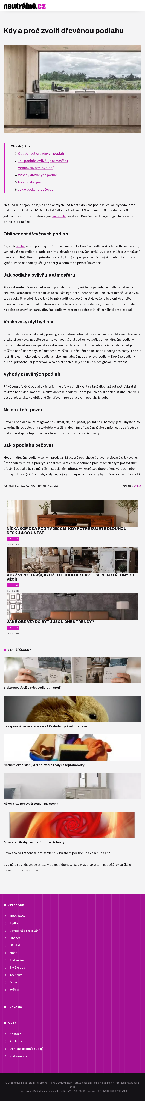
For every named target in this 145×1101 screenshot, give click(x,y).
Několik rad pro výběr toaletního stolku (31, 803)
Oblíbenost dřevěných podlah (41, 153)
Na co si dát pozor (31, 182)
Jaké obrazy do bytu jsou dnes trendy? (50, 622)
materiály (59, 216)
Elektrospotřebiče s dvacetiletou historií (32, 687)
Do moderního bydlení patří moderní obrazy (34, 842)
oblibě (20, 246)
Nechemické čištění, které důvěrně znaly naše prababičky (44, 765)
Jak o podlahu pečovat (35, 189)
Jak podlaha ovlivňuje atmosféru (43, 161)
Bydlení (137, 486)
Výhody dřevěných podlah (38, 175)
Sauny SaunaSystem (88, 865)
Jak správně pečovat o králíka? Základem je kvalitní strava (45, 726)
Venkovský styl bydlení (35, 168)
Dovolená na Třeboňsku (20, 853)
